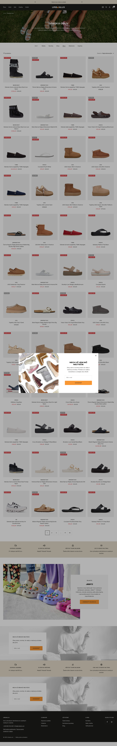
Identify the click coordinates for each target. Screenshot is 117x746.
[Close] (95, 355)
